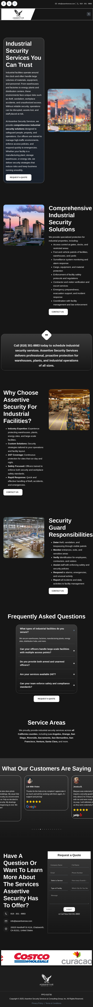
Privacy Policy (37, 1003)
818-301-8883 (74, 914)
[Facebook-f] (3, 3)
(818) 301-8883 (30, 345)
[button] (89, 14)
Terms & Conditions (53, 1003)
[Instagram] (14, 3)
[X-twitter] (9, 3)
